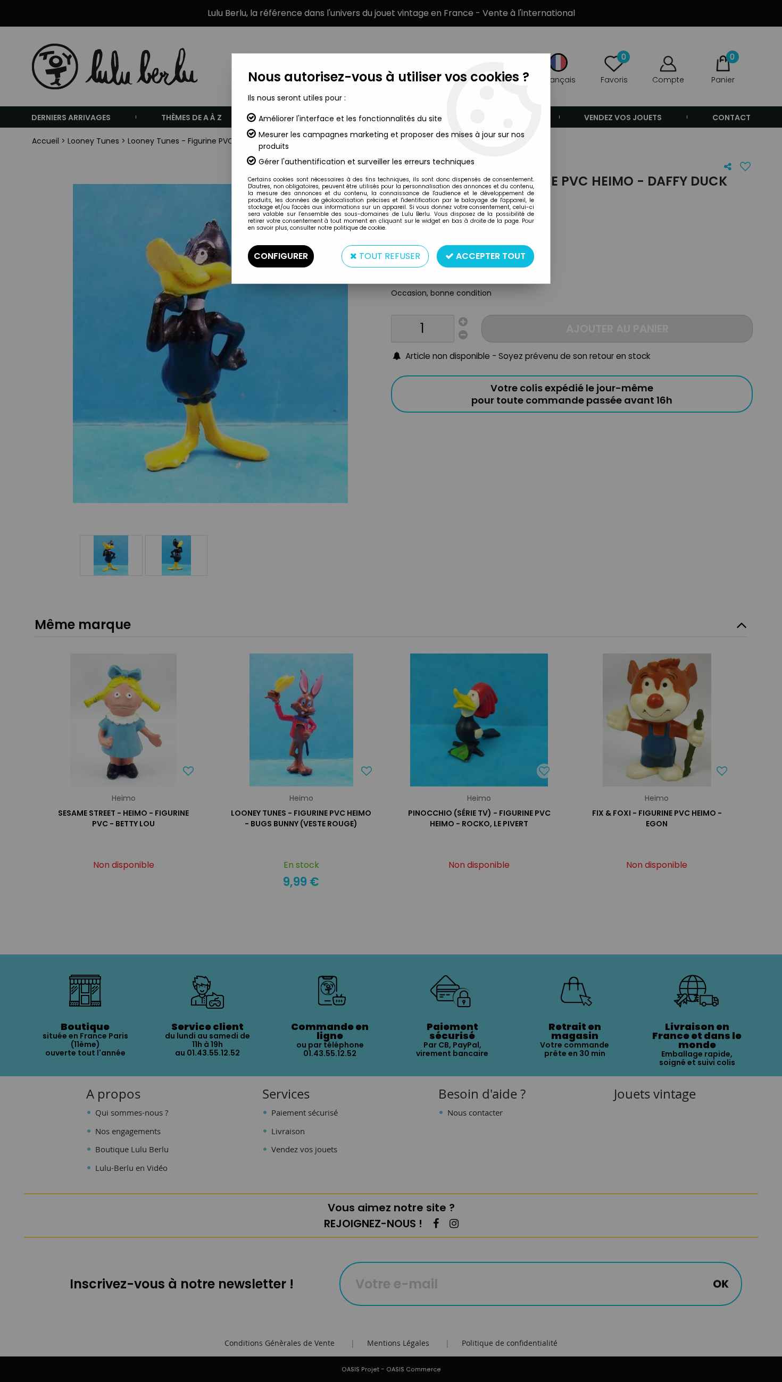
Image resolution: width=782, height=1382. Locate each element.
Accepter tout (490, 256)
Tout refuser (388, 256)
